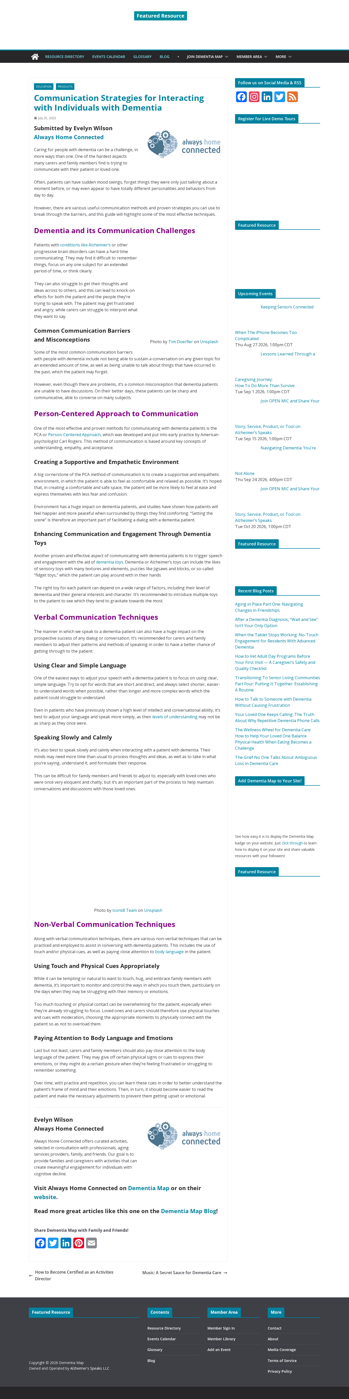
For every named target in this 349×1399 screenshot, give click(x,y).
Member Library (221, 1338)
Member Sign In (221, 1328)
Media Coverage (282, 1349)
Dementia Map (148, 1188)
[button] (225, 56)
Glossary (154, 1349)
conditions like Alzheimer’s (85, 245)
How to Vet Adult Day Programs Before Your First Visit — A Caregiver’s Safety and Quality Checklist (275, 662)
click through (292, 843)
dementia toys (109, 562)
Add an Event (219, 1349)
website (45, 1197)
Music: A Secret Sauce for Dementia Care (181, 1272)
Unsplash (209, 341)
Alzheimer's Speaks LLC (89, 1368)
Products (65, 86)
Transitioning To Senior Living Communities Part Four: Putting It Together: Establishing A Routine (277, 684)
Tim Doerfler (180, 341)
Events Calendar (161, 1338)
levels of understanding (174, 717)
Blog (151, 1360)
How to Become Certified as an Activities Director (74, 1275)
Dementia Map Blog (188, 1211)
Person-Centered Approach (74, 434)
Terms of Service (282, 1360)
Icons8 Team (124, 910)
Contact (275, 1328)
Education (43, 86)
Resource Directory (164, 1328)
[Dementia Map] (35, 57)
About (273, 1338)
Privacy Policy (280, 1371)
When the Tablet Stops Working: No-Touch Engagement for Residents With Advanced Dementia (276, 641)
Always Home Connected (69, 137)
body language (169, 951)
